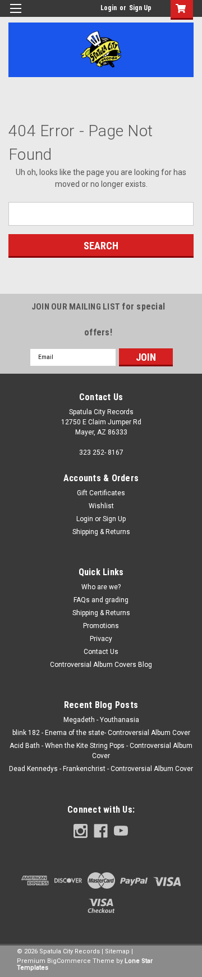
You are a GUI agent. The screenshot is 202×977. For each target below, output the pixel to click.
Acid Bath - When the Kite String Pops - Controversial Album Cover (101, 751)
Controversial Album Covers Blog (101, 665)
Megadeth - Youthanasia (101, 720)
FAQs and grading (101, 600)
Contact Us (101, 652)
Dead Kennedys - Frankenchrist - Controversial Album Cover (101, 769)
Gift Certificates (101, 493)
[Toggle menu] (15, 15)
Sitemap (117, 951)
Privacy (101, 639)
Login (108, 8)
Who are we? (101, 587)
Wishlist (101, 506)
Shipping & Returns (101, 532)
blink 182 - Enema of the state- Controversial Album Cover (101, 733)
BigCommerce (69, 961)
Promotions (101, 626)
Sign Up (140, 8)
